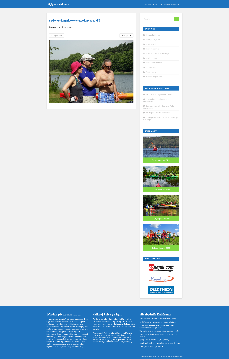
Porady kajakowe (153, 35)
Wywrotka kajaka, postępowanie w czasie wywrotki (159, 331)
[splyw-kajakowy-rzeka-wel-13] (91, 71)
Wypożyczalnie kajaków (170, 4)
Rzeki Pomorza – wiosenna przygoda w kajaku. (158, 322)
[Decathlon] (161, 290)
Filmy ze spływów (150, 4)
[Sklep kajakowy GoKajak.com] (161, 267)
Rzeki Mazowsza (152, 49)
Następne (126, 35)
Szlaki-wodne (151, 67)
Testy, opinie (151, 72)
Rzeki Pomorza (152, 58)
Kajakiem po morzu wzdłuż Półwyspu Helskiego (160, 118)
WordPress (178, 356)
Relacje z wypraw (153, 39)
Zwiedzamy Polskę (122, 324)
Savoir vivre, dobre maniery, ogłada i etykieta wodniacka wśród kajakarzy (157, 326)
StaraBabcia (68, 27)
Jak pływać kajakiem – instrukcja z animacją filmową (160, 343)
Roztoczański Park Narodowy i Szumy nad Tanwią (112, 333)
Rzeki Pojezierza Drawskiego (157, 53)
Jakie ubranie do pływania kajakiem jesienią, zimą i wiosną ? (159, 335)
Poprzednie (57, 35)
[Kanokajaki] (161, 279)
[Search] (176, 19)
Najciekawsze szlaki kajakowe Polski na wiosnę (158, 319)
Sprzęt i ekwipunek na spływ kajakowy (154, 340)
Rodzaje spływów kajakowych (151, 346)
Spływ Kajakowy (58, 4)
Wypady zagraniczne (154, 77)
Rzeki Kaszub (151, 44)
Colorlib (159, 356)
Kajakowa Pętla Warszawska (161, 94)
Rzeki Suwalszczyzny (154, 63)
